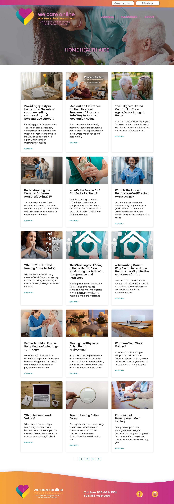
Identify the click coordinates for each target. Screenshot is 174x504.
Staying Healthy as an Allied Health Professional (85, 346)
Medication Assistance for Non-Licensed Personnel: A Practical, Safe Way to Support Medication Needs (85, 112)
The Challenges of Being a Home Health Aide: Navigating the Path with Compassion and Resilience (86, 271)
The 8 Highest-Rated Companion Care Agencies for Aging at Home (130, 110)
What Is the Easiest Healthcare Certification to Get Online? (131, 193)
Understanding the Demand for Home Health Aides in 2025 (38, 193)
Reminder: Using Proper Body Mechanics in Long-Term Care (41, 346)
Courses (107, 17)
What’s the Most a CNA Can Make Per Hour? (85, 192)
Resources (129, 17)
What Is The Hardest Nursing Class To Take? (40, 266)
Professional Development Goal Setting (128, 418)
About (149, 17)
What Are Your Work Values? (128, 345)
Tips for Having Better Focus (84, 416)
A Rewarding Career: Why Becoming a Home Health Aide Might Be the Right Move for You (132, 269)
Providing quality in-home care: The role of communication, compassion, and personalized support (39, 112)
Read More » (28, 149)
